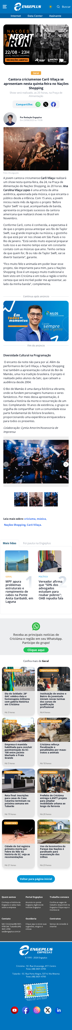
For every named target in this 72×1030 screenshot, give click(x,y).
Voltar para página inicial (36, 879)
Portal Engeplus (34, 896)
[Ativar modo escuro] (50, 6)
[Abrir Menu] (4, 7)
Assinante (55, 15)
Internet (16, 15)
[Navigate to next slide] (66, 464)
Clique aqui (36, 650)
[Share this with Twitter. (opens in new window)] (45, 104)
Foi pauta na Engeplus (37, 543)
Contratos (55, 918)
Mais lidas (9, 543)
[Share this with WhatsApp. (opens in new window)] (38, 104)
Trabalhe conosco (59, 896)
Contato (6, 918)
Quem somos (9, 896)
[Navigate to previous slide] (6, 464)
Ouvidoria (31, 918)
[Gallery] (36, 464)
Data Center (35, 15)
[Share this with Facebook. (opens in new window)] (53, 104)
